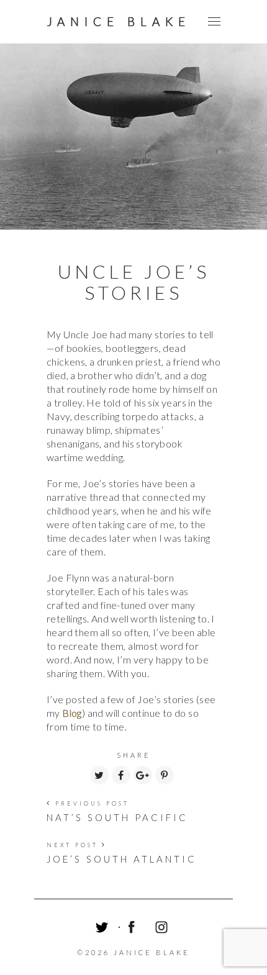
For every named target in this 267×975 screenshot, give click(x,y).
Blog (72, 713)
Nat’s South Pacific (117, 817)
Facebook (133, 929)
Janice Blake (119, 21)
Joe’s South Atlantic (122, 859)
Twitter (104, 929)
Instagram (163, 929)
